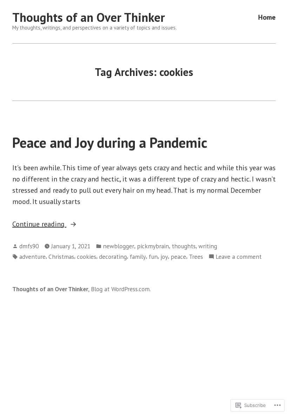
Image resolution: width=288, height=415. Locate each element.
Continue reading (39, 224)
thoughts (184, 246)
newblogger (118, 246)
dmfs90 (29, 246)
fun (153, 257)
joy (164, 257)
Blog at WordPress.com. (121, 289)
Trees (196, 257)
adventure (32, 257)
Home (267, 17)
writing (207, 246)
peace (178, 257)
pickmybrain (153, 246)
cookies (86, 257)
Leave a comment (239, 257)
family (138, 257)
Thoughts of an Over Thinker (88, 17)
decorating (113, 257)
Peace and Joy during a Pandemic (109, 142)
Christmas (61, 257)
